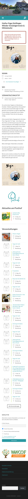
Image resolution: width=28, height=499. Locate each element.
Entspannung (8, 98)
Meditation (19, 98)
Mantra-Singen (16, 233)
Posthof (13, 496)
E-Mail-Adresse (5, 423)
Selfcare (6, 99)
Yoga (10, 99)
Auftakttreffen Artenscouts (16, 213)
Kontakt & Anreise (6, 465)
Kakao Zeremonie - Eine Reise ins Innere (19, 295)
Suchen (4, 485)
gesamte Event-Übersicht (11, 37)
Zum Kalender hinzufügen (12, 81)
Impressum (5, 475)
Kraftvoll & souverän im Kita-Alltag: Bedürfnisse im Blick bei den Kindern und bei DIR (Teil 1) (19, 369)
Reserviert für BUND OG (19, 278)
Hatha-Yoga (14, 98)
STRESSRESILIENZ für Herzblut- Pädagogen (18, 379)
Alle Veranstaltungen (14, 406)
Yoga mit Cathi (16, 244)
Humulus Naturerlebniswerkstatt (11, 431)
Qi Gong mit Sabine (17, 323)
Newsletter (5, 468)
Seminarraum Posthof (10, 89)
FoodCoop (6, 433)
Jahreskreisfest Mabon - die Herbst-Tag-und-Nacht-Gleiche (19, 306)
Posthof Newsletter (8, 428)
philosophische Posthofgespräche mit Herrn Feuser (18, 253)
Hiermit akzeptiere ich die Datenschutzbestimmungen (9, 437)
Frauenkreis (16, 270)
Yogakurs (14, 99)
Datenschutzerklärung (7, 471)
